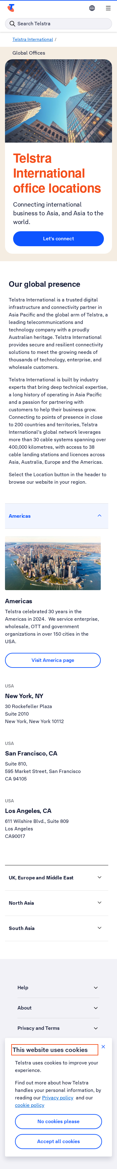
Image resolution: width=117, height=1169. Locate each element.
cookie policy (29, 1105)
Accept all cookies (58, 1141)
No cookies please (58, 1121)
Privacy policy (57, 1097)
